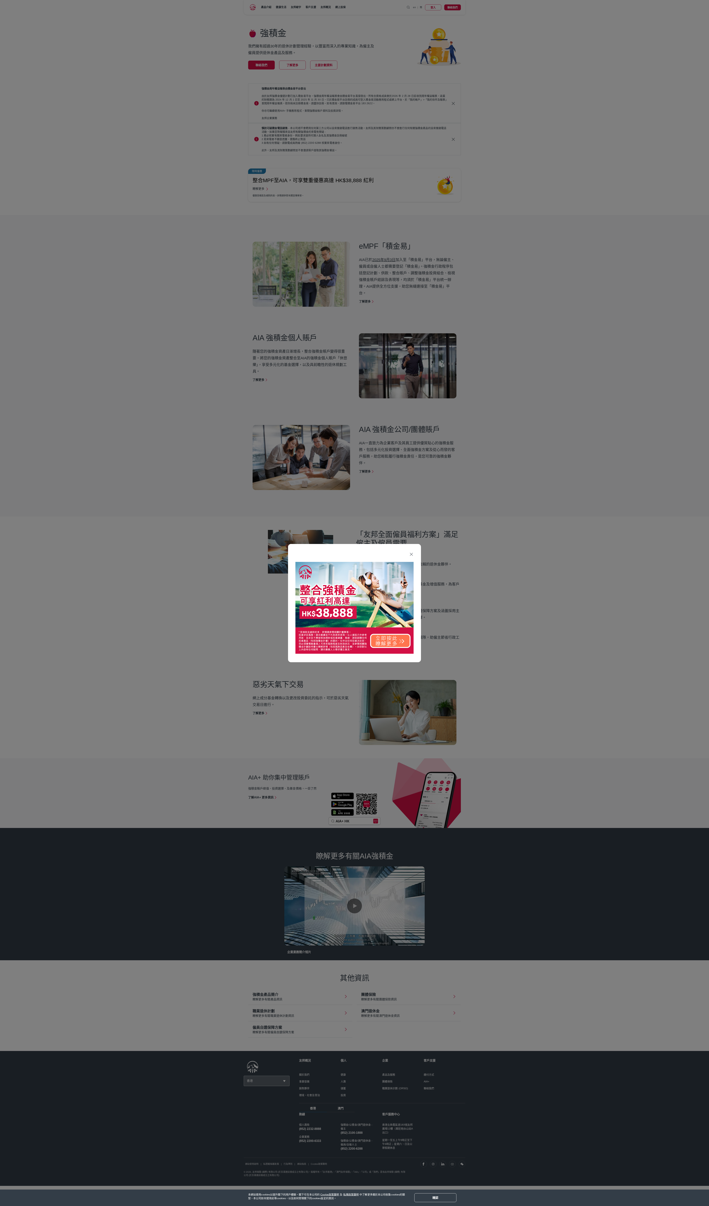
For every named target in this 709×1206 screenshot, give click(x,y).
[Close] (411, 554)
